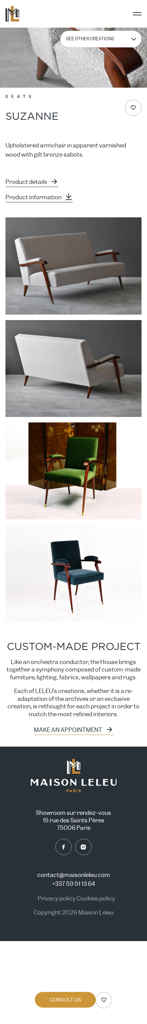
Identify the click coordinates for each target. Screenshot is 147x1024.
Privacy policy (57, 898)
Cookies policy (96, 898)
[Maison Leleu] (12, 13)
